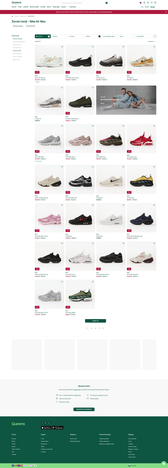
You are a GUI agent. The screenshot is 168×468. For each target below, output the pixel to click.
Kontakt (14, 454)
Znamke (43, 7)
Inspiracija (73, 7)
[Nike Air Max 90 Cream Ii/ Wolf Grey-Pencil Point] (49, 100)
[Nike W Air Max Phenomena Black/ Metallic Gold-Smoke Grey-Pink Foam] (80, 59)
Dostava (14, 438)
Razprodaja (56, 7)
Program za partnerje (46, 449)
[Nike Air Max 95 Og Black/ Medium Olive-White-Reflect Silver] (111, 59)
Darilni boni (44, 444)
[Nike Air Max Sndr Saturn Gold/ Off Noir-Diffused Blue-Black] (141, 179)
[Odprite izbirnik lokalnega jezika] (141, 3)
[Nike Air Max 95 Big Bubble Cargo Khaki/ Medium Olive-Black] (80, 100)
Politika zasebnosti (104, 441)
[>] (154, 36)
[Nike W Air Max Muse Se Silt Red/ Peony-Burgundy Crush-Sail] (141, 256)
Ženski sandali (17, 50)
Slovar (42, 446)
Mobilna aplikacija (75, 441)
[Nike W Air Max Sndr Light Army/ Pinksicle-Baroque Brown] (111, 138)
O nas (42, 438)
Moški (147, 7)
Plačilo (13, 441)
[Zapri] (166, 12)
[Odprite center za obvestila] (148, 3)
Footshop (43, 451)
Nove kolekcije (132, 438)
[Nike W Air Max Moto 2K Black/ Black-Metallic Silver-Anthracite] (80, 179)
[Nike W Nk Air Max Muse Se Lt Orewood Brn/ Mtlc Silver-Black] (49, 179)
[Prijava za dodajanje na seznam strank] (62, 46)
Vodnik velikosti (16, 449)
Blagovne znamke (133, 449)
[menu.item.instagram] (45, 423)
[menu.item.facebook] (42, 423)
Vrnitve (14, 444)
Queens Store (44, 441)
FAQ (13, 451)
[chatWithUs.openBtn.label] (163, 463)
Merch (49, 7)
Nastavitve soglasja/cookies (106, 444)
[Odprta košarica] (155, 3)
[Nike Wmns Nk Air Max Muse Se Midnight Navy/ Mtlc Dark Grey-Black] (141, 217)
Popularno (151, 41)
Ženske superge (17, 39)
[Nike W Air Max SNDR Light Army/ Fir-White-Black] (80, 294)
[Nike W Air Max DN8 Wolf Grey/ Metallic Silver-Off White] (49, 138)
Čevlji (20, 7)
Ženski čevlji (15, 36)
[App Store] (46, 427)
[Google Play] (58, 427)
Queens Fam (77, 389)
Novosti (14, 7)
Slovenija (133, 465)
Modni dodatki (34, 7)
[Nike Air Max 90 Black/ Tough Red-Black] (80, 217)
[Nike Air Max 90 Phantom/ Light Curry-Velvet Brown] (141, 59)
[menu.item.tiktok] (48, 423)
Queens (63, 7)
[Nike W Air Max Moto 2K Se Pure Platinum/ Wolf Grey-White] (49, 294)
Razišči (103, 103)
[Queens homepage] (16, 2)
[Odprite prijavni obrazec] (144, 3)
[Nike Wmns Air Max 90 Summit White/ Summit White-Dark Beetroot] (49, 59)
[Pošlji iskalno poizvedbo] (107, 3)
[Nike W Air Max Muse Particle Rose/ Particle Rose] (80, 138)
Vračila (13, 446)
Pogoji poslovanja (104, 438)
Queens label (132, 457)
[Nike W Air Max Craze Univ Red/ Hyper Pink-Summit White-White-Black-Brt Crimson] (141, 138)
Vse (142, 7)
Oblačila (25, 7)
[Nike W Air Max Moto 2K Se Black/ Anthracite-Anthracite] (111, 256)
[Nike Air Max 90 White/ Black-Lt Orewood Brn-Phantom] (111, 179)
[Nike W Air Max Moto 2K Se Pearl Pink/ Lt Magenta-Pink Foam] (49, 217)
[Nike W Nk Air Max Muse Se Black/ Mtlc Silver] (49, 256)
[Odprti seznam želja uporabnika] (152, 3)
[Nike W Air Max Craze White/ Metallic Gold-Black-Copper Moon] (80, 256)
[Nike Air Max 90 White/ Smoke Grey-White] (111, 217)
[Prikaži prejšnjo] (103, 328)
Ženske (152, 7)
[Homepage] (26, 424)
